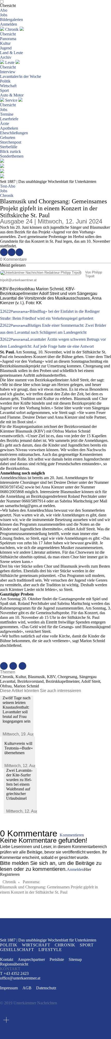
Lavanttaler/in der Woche (20, 76)
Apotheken (9, 128)
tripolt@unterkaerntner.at (18, 280)
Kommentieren (72, 835)
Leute (9, 62)
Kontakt (6, 959)
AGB (26, 988)
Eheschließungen (14, 133)
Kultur (5, 43)
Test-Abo (7, 186)
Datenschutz (46, 988)
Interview (7, 72)
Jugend (6, 48)
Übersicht (8, 5)
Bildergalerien (11, 19)
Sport (4, 90)
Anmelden (8, 24)
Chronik (12, 29)
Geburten (7, 137)
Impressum (9, 988)
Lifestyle (50, 949)
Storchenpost (10, 142)
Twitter (11, 252)
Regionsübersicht (14, 964)
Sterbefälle (8, 147)
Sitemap (75, 959)
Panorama (8, 38)
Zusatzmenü (6, 1020)
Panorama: (31, 882)
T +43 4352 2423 (14, 973)
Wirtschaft (8, 86)
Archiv (5, 57)
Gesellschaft (17, 949)
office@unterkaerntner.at (20, 978)
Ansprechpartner (31, 959)
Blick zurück (10, 151)
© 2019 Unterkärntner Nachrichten (28, 1003)
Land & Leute (11, 52)
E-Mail (19, 252)
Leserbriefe (9, 119)
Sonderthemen (11, 156)
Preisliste (57, 959)
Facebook (4, 252)
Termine (6, 114)
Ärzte (4, 123)
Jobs (3, 15)
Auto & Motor (11, 95)
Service (11, 100)
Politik (5, 81)
